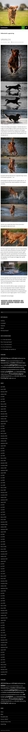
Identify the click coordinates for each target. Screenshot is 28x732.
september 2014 (4, 647)
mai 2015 (3, 627)
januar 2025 (3, 389)
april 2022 (3, 431)
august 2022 (3, 423)
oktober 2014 (3, 644)
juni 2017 (3, 566)
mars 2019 (3, 514)
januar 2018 (3, 549)
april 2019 (3, 512)
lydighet (3, 302)
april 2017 (3, 571)
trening (3, 378)
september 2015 (4, 617)
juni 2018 (3, 536)
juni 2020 (3, 477)
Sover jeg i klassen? (5, 330)
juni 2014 (3, 654)
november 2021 (4, 438)
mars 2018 (3, 544)
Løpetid (14, 371)
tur (7, 378)
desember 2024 (4, 391)
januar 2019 (3, 519)
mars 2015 (3, 632)
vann (12, 378)
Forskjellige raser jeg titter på (9, 349)
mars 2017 (3, 573)
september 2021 (4, 443)
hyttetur (2, 365)
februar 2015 (3, 635)
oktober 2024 (3, 394)
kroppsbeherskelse (4, 369)
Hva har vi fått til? (4, 719)
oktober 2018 (3, 526)
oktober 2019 (3, 497)
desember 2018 (4, 522)
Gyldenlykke (4, 27)
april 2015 (3, 630)
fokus (7, 363)
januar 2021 (3, 460)
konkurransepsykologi (9, 367)
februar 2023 (3, 411)
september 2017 (4, 558)
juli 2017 (2, 563)
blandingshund (8, 360)
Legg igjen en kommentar (18, 42)
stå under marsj (18, 376)
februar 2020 (3, 487)
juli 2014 (2, 652)
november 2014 (4, 642)
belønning (23, 358)
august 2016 (3, 590)
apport (9, 358)
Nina (2, 342)
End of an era (9, 346)
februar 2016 (3, 605)
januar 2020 (3, 490)
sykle (22, 302)
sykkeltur (17, 302)
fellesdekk (3, 363)
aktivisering (4, 358)
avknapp (14, 358)
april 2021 (3, 455)
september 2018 (4, 529)
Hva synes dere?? (8, 344)
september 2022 (4, 421)
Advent (2, 328)
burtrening (15, 360)
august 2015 (3, 620)
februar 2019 (3, 517)
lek (22, 300)
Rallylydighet (10, 302)
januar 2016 (3, 608)
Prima (11, 374)
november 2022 (4, 416)
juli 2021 (2, 448)
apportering (4, 300)
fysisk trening (17, 300)
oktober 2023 (3, 406)
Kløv (1, 367)
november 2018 (4, 524)
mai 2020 (3, 480)
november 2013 (4, 672)
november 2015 (4, 613)
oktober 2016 (3, 585)
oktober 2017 (3, 556)
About (2, 711)
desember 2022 (4, 413)
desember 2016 (4, 581)
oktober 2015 (3, 615)
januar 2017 (3, 578)
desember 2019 (4, 492)
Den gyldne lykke (4, 716)
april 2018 (3, 541)
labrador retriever (19, 369)
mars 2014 (3, 662)
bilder (3, 360)
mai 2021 (3, 453)
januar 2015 (3, 637)
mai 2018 (3, 539)
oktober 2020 (3, 467)
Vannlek (6, 39)
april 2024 (3, 401)
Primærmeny (26, 27)
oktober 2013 (3, 674)
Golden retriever (16, 363)
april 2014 (3, 659)
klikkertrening (22, 365)
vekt (15, 378)
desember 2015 (4, 610)
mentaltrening (21, 372)
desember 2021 (4, 436)
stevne (9, 376)
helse (23, 363)
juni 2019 (3, 507)
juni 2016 (3, 595)
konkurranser (19, 367)
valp (10, 378)
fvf (9, 363)
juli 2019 (2, 504)
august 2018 (3, 531)
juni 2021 (3, 450)
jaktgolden (14, 365)
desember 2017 (4, 551)
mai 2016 (3, 598)
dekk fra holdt (20, 360)
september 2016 (4, 588)
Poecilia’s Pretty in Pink (6, 721)
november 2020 (4, 465)
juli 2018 (2, 534)
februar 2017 (3, 576)
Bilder (2, 714)
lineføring (3, 372)
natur (8, 374)
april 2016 (3, 600)
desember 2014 (4, 640)
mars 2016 (3, 603)
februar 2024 (3, 404)
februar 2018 (3, 546)
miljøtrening (3, 374)
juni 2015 (3, 625)
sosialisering (4, 376)
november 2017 (4, 554)
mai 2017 (3, 568)
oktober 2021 (3, 440)
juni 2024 (3, 399)
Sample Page (3, 724)
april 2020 (3, 482)
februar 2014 (3, 664)
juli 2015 (2, 622)
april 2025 (3, 386)
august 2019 (3, 502)
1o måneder (3, 323)
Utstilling (3, 320)
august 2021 (3, 445)
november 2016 (4, 583)
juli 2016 (2, 593)
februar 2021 (3, 458)
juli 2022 (2, 426)
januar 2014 (3, 667)
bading (10, 300)
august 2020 (3, 472)
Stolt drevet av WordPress (5, 730)
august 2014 (3, 649)
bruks (12, 360)
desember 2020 (4, 463)
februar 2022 (3, 433)
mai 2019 (3, 509)
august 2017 (3, 561)
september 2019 (4, 499)
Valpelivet (3, 325)
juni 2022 (3, 428)
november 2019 (4, 495)
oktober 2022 (3, 418)
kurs (14, 369)
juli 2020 (2, 475)
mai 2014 (3, 657)
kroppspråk (10, 369)
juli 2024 (2, 396)
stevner (13, 376)
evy (9, 42)
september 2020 (4, 470)
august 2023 (3, 408)
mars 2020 (3, 485)
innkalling (6, 365)
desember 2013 (4, 669)
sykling (24, 376)
